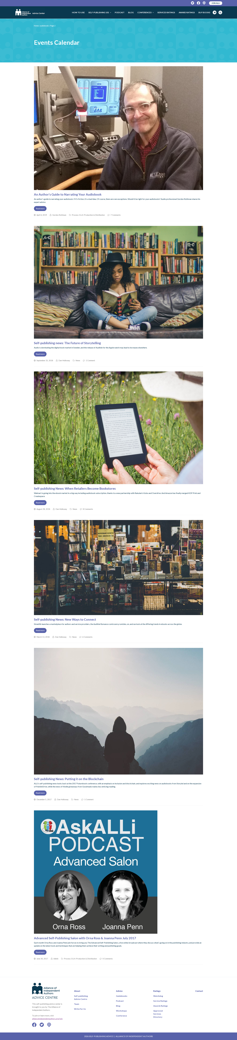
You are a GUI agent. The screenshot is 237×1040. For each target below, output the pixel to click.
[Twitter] (192, 3)
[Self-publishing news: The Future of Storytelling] (118, 337)
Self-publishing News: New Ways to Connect (65, 619)
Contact (199, 991)
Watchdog (158, 996)
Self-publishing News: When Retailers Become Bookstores (75, 488)
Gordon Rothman (59, 215)
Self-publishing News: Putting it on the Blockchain (69, 779)
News (78, 360)
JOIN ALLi (216, 3)
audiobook (44, 26)
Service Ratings (160, 1001)
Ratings (157, 991)
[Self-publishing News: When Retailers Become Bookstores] (118, 482)
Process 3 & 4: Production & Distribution (88, 215)
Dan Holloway (64, 360)
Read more (40, 208)
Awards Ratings (160, 1006)
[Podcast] (204, 3)
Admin (55, 959)
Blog (118, 1006)
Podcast (120, 1001)
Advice (119, 991)
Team (76, 1004)
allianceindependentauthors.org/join (47, 1018)
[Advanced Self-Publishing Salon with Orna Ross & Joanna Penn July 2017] (95, 932)
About (77, 991)
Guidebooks (121, 996)
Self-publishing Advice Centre (81, 997)
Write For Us (80, 1009)
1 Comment (90, 360)
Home (36, 26)
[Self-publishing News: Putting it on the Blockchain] (118, 773)
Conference (121, 1015)
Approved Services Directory (158, 1014)
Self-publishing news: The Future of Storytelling (67, 343)
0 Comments (108, 959)
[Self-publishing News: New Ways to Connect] (118, 613)
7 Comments (115, 215)
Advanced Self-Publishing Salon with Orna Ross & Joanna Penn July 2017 (85, 938)
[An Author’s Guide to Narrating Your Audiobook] (118, 188)
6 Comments (87, 637)
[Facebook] (198, 3)
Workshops (121, 1011)
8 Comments (88, 509)
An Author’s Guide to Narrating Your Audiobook (67, 194)
